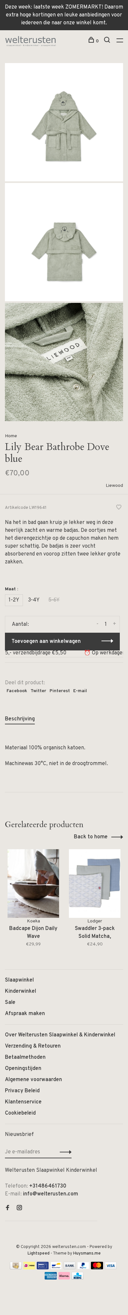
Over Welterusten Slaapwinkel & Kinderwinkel (60, 1035)
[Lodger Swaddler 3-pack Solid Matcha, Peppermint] (94, 883)
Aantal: (20, 624)
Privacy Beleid (22, 1091)
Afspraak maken (25, 1013)
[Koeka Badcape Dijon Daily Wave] (33, 883)
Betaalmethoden (25, 1057)
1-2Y (14, 600)
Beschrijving (20, 719)
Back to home (91, 837)
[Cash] (16, 1268)
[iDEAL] (29, 1268)
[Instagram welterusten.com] (19, 1208)
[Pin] (43, 1268)
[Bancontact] (56, 1268)
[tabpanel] (33, 902)
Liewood (114, 485)
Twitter (38, 691)
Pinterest (60, 691)
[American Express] (51, 1278)
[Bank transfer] (70, 1268)
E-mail (80, 691)
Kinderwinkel (20, 991)
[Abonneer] (64, 1152)
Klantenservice (23, 1102)
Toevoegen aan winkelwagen (46, 641)
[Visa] (111, 1268)
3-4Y (34, 600)
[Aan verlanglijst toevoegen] (118, 508)
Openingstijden (23, 1068)
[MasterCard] (97, 1268)
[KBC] (77, 1278)
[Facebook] (7, 1208)
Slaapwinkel (19, 980)
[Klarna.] (64, 1278)
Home (11, 436)
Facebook (17, 691)
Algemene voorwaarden (33, 1080)
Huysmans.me (87, 1253)
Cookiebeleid (20, 1113)
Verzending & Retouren (33, 1046)
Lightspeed (39, 1253)
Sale (10, 1002)
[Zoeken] (108, 41)
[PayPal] (83, 1268)
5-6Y (54, 600)
